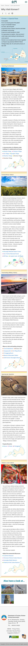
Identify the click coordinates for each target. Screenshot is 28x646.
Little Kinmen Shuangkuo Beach (12, 357)
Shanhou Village (8, 155)
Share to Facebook (2, 13)
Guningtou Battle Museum (10, 560)
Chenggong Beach (8, 353)
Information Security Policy (13, 631)
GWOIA (9, 629)
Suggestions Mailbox (12, 633)
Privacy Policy (16, 629)
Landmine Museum (8, 555)
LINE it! (12, 13)
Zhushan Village (17, 151)
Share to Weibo (9, 13)
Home (2, 5)
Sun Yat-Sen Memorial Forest (11, 253)
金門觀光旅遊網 (14, 2)
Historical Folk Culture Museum (12, 562)
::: (0, 1)
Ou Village (6, 153)
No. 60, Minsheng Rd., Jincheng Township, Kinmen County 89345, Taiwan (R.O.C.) (16, 621)
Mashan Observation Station (11, 355)
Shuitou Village (7, 151)
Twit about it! (5, 13)
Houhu (10, 446)
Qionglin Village (15, 153)
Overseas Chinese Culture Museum (13, 558)
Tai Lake (21, 256)
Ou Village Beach (17, 351)
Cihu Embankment (8, 348)
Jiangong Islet (7, 351)
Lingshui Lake (13, 256)
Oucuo (5, 446)
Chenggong (17, 446)
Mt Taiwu (6, 256)
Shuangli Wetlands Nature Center (12, 251)
